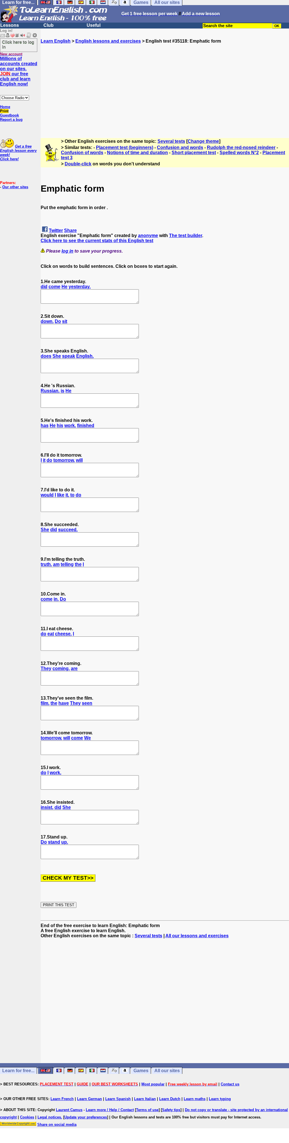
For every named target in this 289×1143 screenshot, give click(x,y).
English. (85, 356)
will (79, 460)
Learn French (62, 1099)
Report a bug (11, 119)
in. (56, 599)
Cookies (27, 1117)
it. (67, 494)
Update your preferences (85, 1117)
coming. (61, 668)
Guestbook (9, 115)
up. (64, 842)
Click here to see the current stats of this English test (97, 240)
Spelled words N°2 (239, 152)
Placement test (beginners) (124, 147)
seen (87, 703)
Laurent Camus (69, 1110)
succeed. (68, 529)
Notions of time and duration (137, 152)
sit (64, 321)
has (45, 425)
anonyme (148, 235)
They (46, 668)
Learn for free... (18, 1070)
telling (67, 564)
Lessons (9, 25)
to (72, 494)
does (46, 356)
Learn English (56, 41)
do (49, 460)
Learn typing (220, 1099)
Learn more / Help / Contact (110, 1110)
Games (140, 1070)
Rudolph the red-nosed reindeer (241, 147)
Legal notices (49, 1117)
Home (5, 107)
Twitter (56, 230)
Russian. (50, 390)
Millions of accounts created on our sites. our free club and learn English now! (18, 71)
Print (4, 111)
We (87, 737)
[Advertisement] (165, 83)
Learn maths (194, 1099)
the (78, 564)
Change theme (203, 141)
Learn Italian (145, 1099)
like (60, 494)
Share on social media (56, 1124)
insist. (47, 807)
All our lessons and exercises (197, 935)
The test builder (185, 235)
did (44, 286)
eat (50, 633)
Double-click (78, 163)
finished (85, 425)
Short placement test (194, 152)
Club (48, 25)
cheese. (63, 633)
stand (54, 842)
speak (68, 356)
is (62, 390)
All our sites (167, 1070)
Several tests (171, 141)
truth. (46, 564)
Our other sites (15, 187)
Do (58, 321)
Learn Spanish (118, 1099)
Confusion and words (180, 147)
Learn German (89, 1099)
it (44, 460)
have (63, 703)
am (56, 564)
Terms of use (147, 1110)
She (56, 356)
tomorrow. (64, 460)
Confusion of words (82, 152)
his (60, 425)
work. (70, 425)
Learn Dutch (169, 1099)
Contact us (230, 1084)
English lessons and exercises (108, 41)
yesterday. (80, 286)
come (54, 286)
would (47, 494)
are (74, 668)
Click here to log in (18, 44)
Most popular (153, 1084)
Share (70, 230)
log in (67, 251)
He (64, 286)
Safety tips (171, 1110)
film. (45, 703)
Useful (93, 25)
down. (47, 321)
